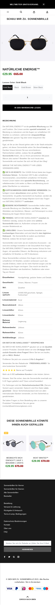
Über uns (7, 528)
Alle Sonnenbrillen (11, 492)
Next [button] (52, 43)
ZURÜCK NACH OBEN (27, 599)
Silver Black (38, 87)
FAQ (5, 532)
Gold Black (7, 87)
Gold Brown (26, 87)
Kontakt (7, 525)
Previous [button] (2, 43)
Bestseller (8, 496)
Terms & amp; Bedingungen (15, 514)
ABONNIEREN (27, 549)
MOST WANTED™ (40, 458)
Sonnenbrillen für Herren (14, 485)
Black (16, 87)
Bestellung (8, 503)
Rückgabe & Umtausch (13, 510)
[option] (27, 43)
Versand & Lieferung (12, 507)
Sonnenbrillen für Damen (14, 489)
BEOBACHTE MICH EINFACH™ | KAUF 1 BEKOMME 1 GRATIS (14, 460)
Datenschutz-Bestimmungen (15, 521)
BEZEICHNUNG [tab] (9, 121)
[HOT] (14, 443)
